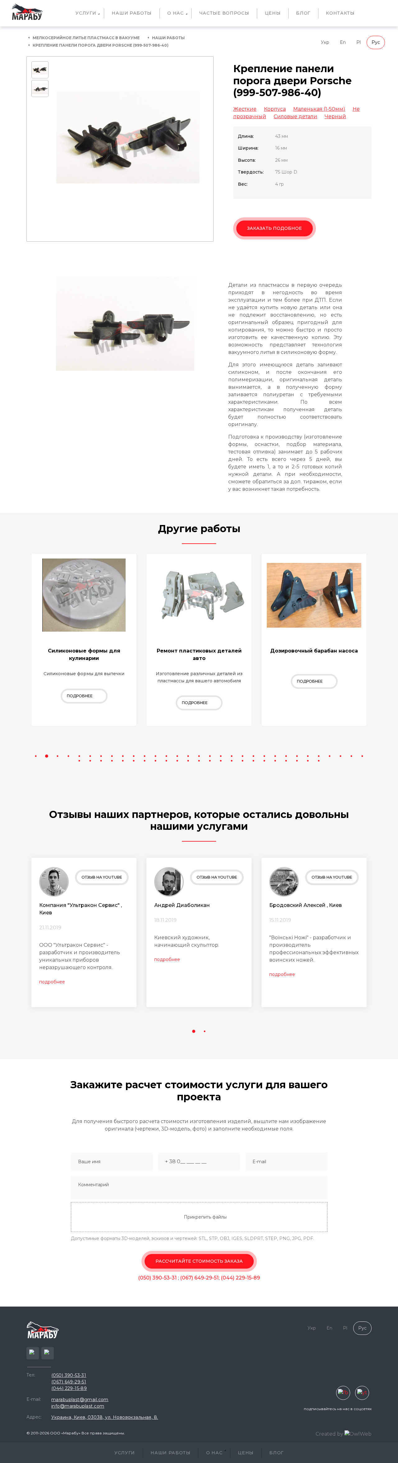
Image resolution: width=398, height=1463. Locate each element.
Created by (330, 1434)
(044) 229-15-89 (240, 1278)
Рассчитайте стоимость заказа (199, 1261)
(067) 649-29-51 (199, 1278)
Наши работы (132, 13)
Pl (358, 42)
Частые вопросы (224, 13)
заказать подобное (274, 228)
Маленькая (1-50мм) (319, 109)
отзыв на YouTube (101, 877)
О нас (175, 13)
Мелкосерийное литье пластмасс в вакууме (86, 37)
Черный (335, 116)
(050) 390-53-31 (158, 1278)
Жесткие (245, 109)
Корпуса (275, 109)
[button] (36, 756)
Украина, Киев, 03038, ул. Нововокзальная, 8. (104, 1417)
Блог (303, 13)
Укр (325, 42)
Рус (376, 42)
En (343, 42)
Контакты (340, 13)
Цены (273, 13)
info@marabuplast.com (77, 1406)
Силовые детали (295, 116)
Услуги (86, 13)
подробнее (52, 982)
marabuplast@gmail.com (80, 1399)
